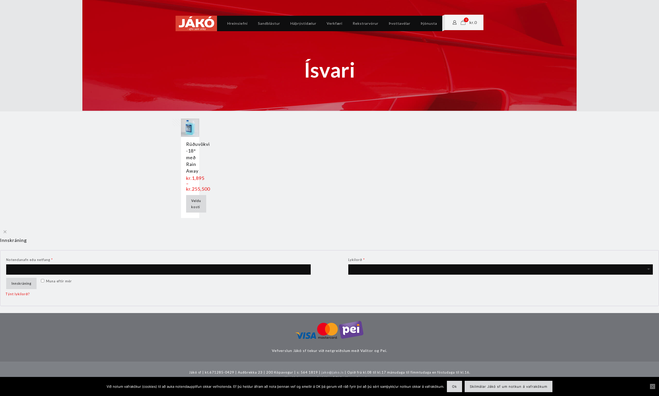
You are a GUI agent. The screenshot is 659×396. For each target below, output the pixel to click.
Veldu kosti (196, 204)
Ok (454, 386)
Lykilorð (356, 260)
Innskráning (21, 283)
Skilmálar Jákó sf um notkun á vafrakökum (508, 386)
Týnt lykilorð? (17, 294)
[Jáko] (196, 23)
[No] (652, 386)
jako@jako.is (333, 372)
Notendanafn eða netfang (29, 260)
